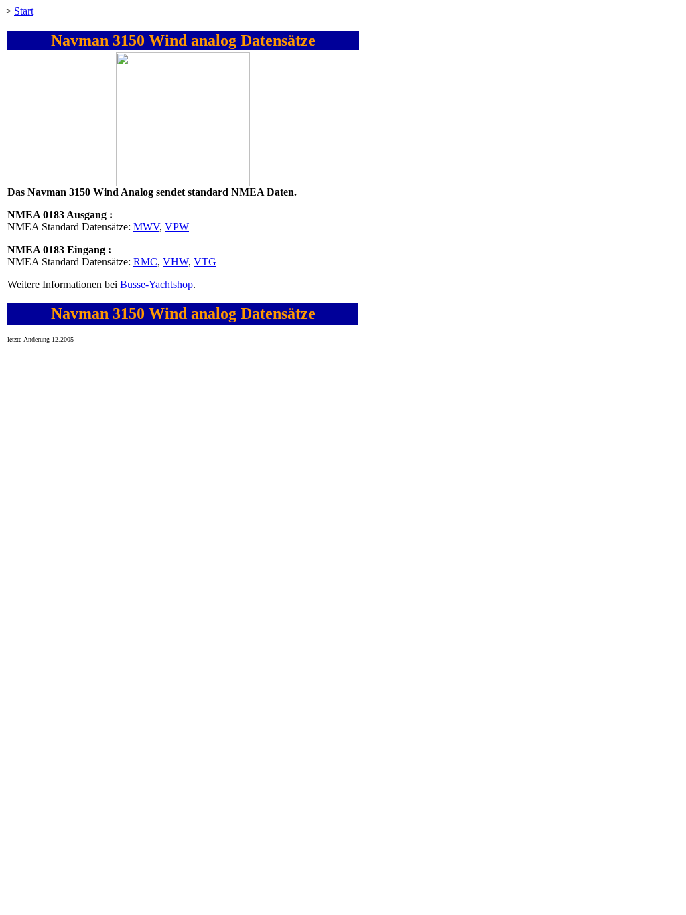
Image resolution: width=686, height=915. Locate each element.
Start (23, 11)
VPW (177, 226)
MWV (146, 226)
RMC (145, 261)
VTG (205, 261)
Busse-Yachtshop (156, 284)
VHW (175, 261)
